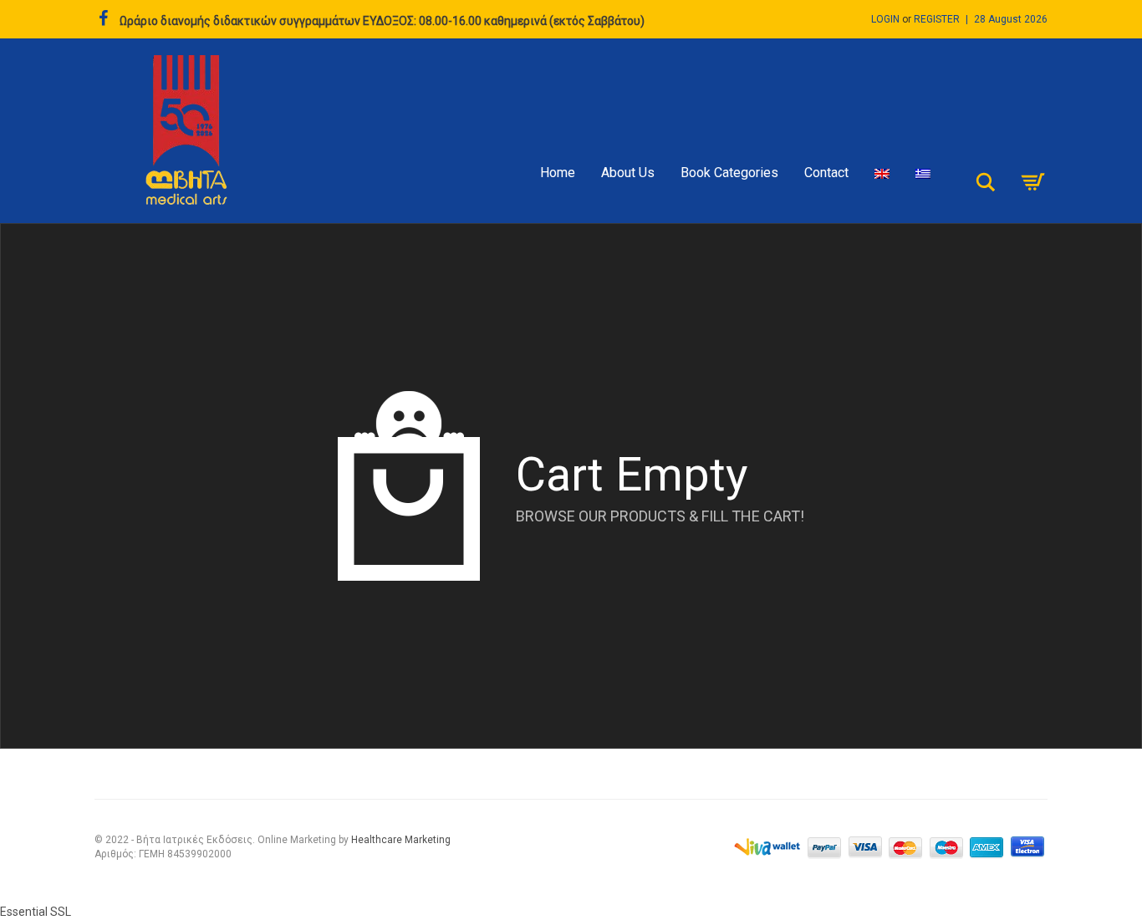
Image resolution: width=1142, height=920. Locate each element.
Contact (826, 172)
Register (937, 19)
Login (885, 19)
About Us (628, 172)
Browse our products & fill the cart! (660, 516)
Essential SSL (35, 911)
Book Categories (729, 172)
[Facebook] (103, 19)
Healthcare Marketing (401, 840)
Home (557, 172)
